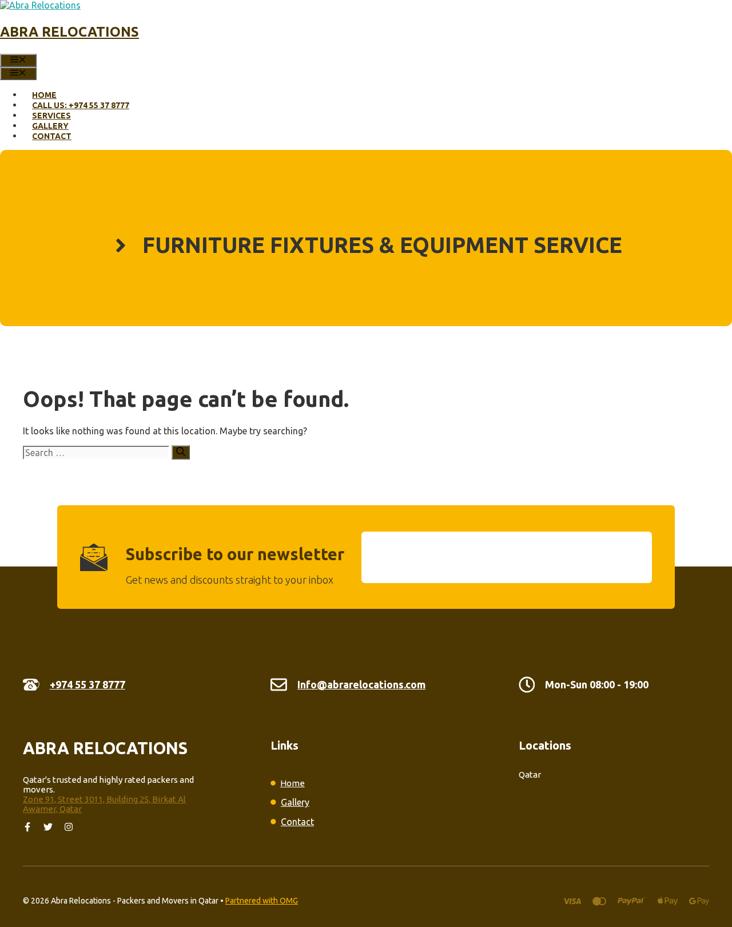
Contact (51, 136)
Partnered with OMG (261, 900)
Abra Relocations (69, 31)
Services (51, 115)
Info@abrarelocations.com (361, 684)
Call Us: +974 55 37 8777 (80, 105)
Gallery (50, 125)
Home (44, 95)
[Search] (181, 452)
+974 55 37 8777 (87, 684)
